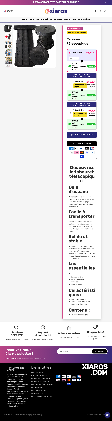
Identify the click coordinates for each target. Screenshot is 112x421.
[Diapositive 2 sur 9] (8, 36)
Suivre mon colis (37, 393)
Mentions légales (37, 387)
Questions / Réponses (39, 375)
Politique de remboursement (41, 381)
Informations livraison (38, 390)
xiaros (11, 415)
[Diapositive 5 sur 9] (8, 60)
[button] (82, 60)
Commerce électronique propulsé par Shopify (28, 415)
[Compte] (100, 11)
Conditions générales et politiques (97, 415)
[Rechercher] (95, 11)
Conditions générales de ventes (42, 384)
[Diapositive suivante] (105, 2)
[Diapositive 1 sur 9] (8, 28)
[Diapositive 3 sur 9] (8, 44)
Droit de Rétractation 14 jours (41, 396)
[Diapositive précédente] (5, 2)
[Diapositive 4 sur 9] (8, 52)
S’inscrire (99, 351)
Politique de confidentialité (40, 378)
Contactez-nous (37, 372)
